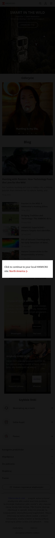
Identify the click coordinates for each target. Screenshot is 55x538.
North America (17, 271)
